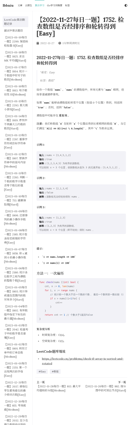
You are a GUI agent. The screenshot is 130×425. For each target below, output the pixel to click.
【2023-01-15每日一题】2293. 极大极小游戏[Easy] (16, 105)
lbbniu (8, 5)
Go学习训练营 (54, 5)
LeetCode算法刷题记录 (14, 21)
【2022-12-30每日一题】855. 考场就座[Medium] (15, 405)
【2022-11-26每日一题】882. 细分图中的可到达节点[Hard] (105, 388)
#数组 (55, 371)
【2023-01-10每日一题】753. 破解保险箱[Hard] (15, 200)
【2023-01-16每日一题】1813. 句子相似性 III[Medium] (15, 90)
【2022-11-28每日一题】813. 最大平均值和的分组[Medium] (59, 388)
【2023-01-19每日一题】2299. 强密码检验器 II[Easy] (16, 41)
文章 (20, 5)
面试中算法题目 (13, 30)
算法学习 (39, 5)
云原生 (28, 5)
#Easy (42, 371)
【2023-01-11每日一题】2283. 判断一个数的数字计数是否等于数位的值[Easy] (16, 181)
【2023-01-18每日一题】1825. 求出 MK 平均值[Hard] (15, 56)
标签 (67, 5)
